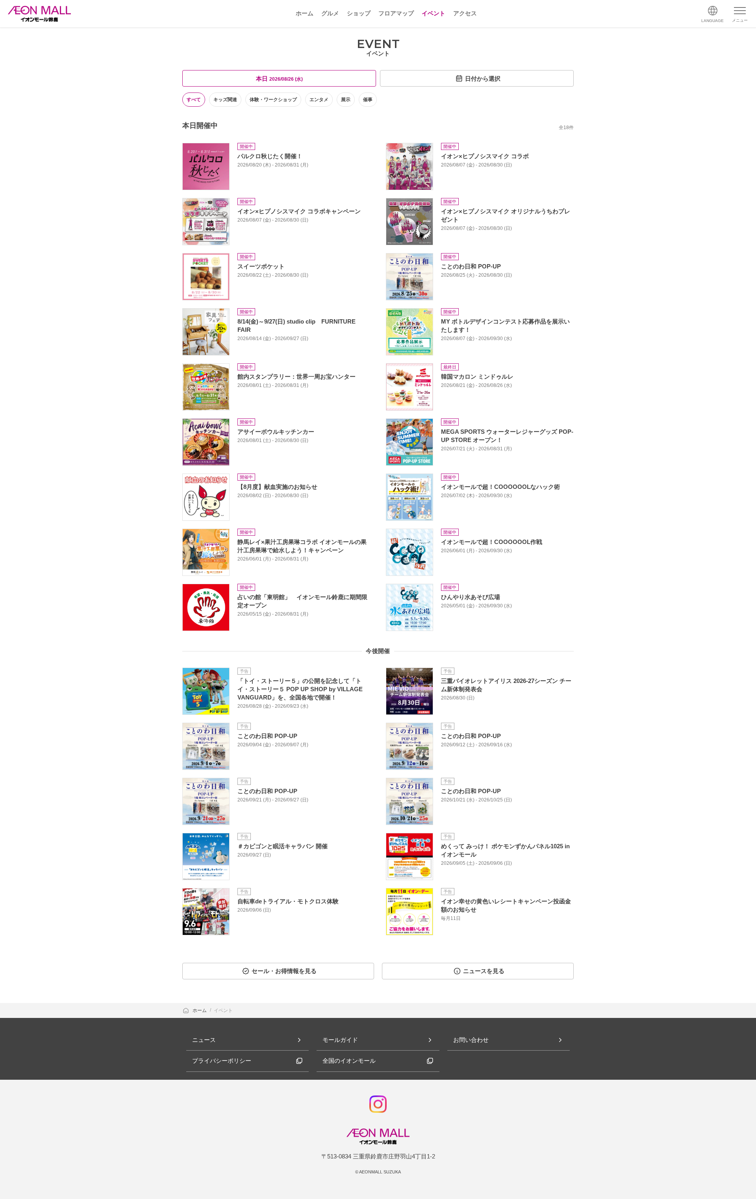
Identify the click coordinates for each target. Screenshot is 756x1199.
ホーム (200, 1010)
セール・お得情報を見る (284, 971)
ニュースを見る (483, 971)
